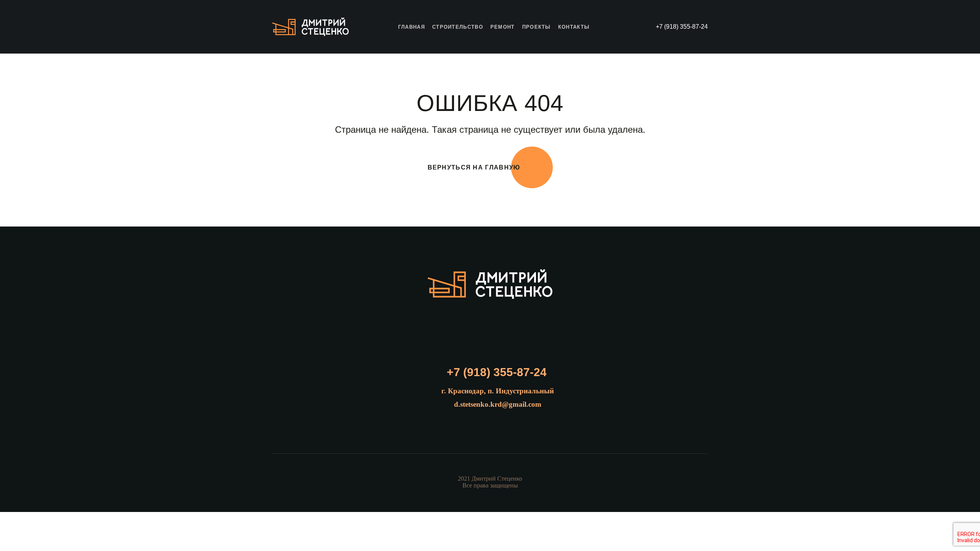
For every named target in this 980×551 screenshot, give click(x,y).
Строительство (457, 27)
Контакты (574, 27)
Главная (411, 27)
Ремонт (502, 27)
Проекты (536, 27)
